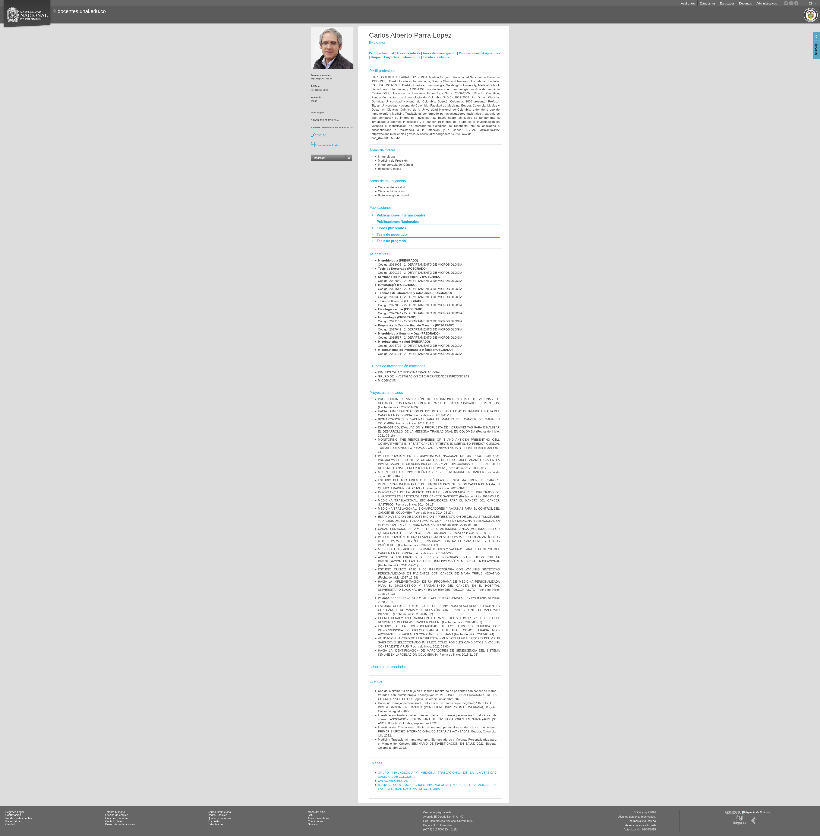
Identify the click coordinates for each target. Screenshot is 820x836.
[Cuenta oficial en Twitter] (786, 3)
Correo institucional (219, 812)
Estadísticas (215, 824)
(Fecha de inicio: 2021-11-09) (439, 403)
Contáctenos (315, 821)
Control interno (114, 821)
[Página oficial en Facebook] (791, 3)
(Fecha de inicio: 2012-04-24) (439, 630)
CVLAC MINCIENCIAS (393, 780)
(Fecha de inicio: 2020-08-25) (439, 484)
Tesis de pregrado (391, 241)
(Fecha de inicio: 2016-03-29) (439, 520)
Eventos (429, 57)
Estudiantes (708, 3)
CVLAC (321, 135)
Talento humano (115, 812)
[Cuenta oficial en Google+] (801, 3)
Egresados (727, 3)
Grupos (376, 57)
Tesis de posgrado (392, 234)
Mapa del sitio (316, 812)
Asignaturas (491, 53)
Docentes (745, 3)
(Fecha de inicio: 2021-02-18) (439, 431)
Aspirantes (688, 3)
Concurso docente (116, 818)
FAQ (310, 815)
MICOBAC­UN (387, 380)
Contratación (13, 815)
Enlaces (443, 57)
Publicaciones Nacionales (398, 222)
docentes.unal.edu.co (82, 11)
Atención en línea (318, 818)
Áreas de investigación (439, 53)
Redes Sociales (217, 815)
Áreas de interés (408, 53)
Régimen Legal (14, 812)
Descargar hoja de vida (327, 145)
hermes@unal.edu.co (643, 821)
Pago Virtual (12, 821)
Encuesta (214, 821)
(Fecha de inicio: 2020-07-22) (439, 610)
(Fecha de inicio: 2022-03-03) (439, 642)
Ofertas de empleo (116, 815)
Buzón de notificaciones (120, 824)
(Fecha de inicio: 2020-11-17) (439, 541)
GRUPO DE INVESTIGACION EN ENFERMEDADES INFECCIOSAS (423, 376)
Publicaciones (469, 53)
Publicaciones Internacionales (401, 215)
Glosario (313, 824)
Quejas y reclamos (219, 818)
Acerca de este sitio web (640, 825)
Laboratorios (410, 57)
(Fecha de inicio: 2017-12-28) (439, 573)
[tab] (436, 215)
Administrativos (766, 3)
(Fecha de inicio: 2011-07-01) (439, 561)
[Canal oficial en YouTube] (796, 3)
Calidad (10, 824)
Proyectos (391, 57)
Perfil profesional (381, 53)
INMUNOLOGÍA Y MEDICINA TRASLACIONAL (409, 372)
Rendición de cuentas (18, 818)
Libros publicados (391, 228)
